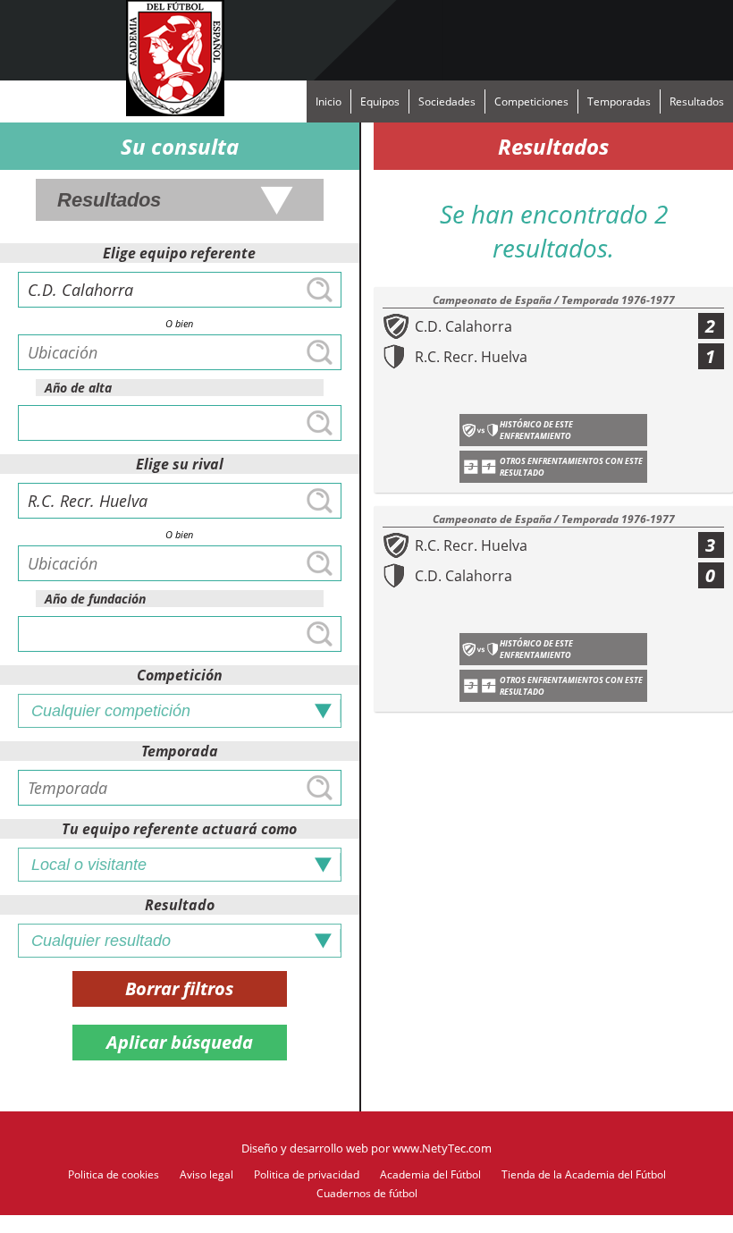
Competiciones (531, 101)
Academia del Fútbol (430, 1174)
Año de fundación (95, 598)
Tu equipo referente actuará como (179, 829)
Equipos (380, 101)
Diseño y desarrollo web (304, 1148)
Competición (180, 675)
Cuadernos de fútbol (366, 1193)
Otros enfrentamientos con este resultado (571, 466)
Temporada (179, 751)
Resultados (697, 101)
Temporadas (619, 101)
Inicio (328, 101)
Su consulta (180, 146)
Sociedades (447, 101)
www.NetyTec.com (442, 1148)
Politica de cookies (113, 1174)
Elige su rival (179, 464)
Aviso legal (206, 1174)
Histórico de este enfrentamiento (536, 430)
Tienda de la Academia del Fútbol (583, 1174)
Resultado (180, 905)
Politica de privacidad (306, 1174)
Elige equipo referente (179, 253)
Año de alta (78, 387)
